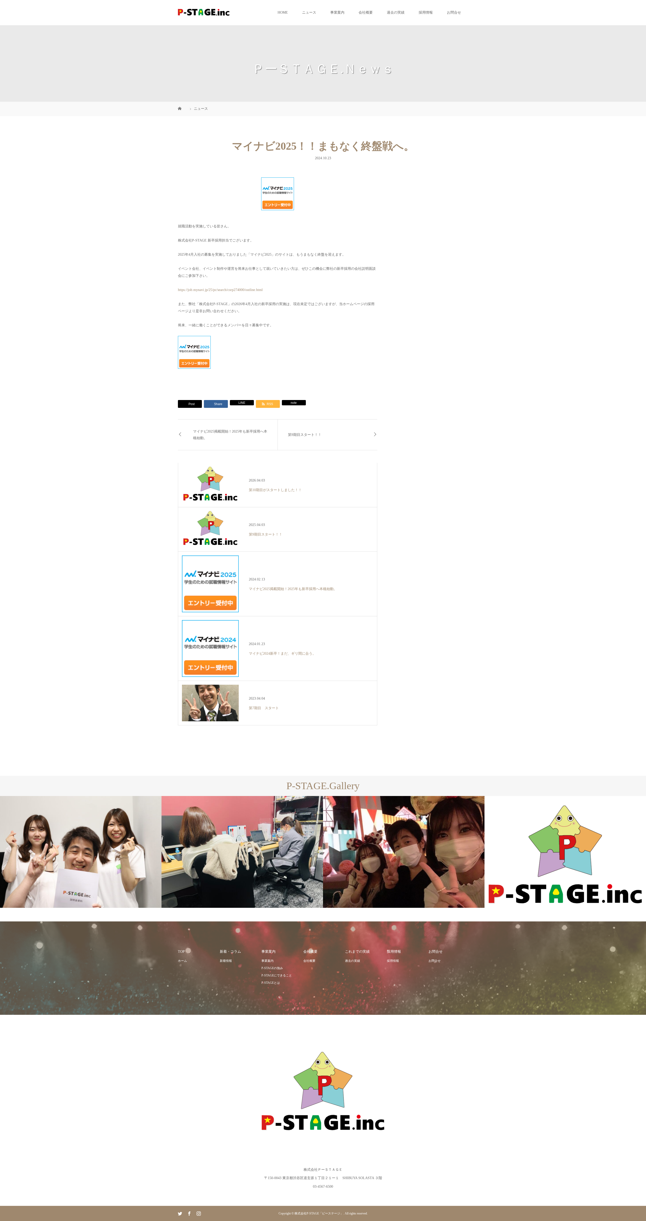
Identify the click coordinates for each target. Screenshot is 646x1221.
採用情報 (426, 12)
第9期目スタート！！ (304, 435)
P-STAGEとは (270, 983)
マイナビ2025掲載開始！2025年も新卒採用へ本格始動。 (230, 435)
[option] (81, 852)
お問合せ (454, 12)
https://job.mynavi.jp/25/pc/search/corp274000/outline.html (220, 290)
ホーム (182, 961)
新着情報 (226, 961)
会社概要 (366, 12)
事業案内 (337, 12)
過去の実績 (396, 12)
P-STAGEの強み (272, 968)
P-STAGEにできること (276, 975)
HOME (283, 12)
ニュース (309, 12)
